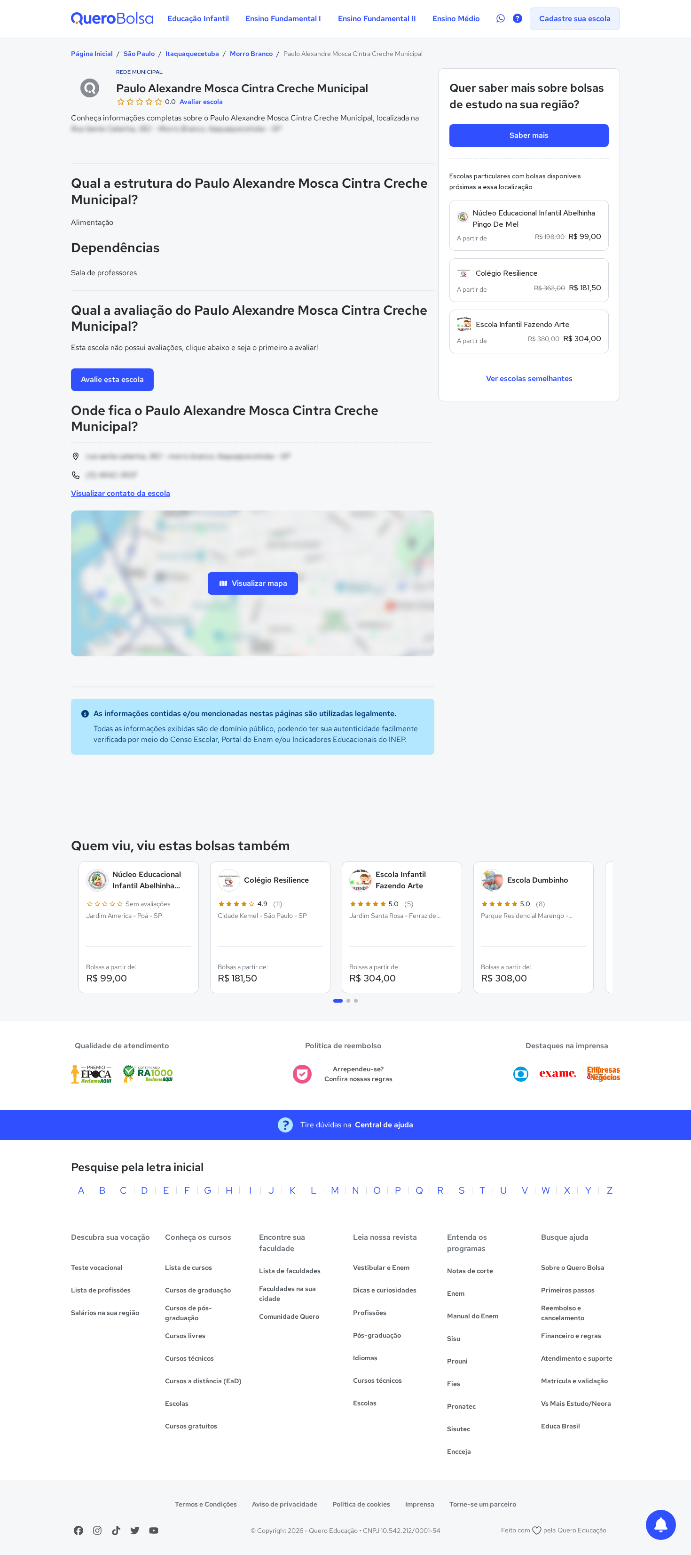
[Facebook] (78, 1530)
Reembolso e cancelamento (562, 1313)
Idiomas (365, 1358)
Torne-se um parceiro (482, 1504)
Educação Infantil (198, 19)
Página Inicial (92, 53)
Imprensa (419, 1504)
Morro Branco (251, 53)
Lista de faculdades (290, 1271)
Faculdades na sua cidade (287, 1293)
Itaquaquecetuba (192, 53)
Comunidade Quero (289, 1316)
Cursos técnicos (189, 1358)
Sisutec (458, 1429)
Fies (453, 1384)
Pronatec (461, 1406)
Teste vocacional (97, 1267)
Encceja (459, 1451)
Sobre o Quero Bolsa (573, 1267)
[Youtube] (153, 1530)
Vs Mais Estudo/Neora (576, 1403)
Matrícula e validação (574, 1381)
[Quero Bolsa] (112, 19)
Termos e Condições (206, 1504)
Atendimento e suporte (576, 1358)
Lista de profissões (101, 1290)
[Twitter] (134, 1530)
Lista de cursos (188, 1267)
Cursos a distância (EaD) (203, 1381)
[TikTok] (116, 1530)
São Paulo (139, 53)
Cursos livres (185, 1336)
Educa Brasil (560, 1426)
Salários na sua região (105, 1312)
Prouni (457, 1361)
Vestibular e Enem (381, 1267)
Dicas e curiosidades (384, 1290)
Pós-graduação (377, 1335)
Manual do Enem (472, 1316)
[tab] (338, 1001)
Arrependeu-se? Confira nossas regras (358, 1074)
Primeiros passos (568, 1290)
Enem (455, 1293)
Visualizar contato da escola (120, 493)
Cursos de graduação (198, 1290)
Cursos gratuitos (191, 1426)
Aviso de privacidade (284, 1504)
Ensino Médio (456, 19)
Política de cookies (361, 1504)
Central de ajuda (384, 1125)
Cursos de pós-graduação (188, 1313)
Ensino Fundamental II (377, 19)
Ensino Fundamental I (283, 19)
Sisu (453, 1338)
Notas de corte (470, 1271)
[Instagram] (97, 1530)
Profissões (369, 1312)
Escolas (176, 1403)
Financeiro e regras (571, 1336)
